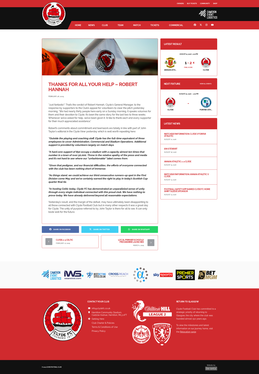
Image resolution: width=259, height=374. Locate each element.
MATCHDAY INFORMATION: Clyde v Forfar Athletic (185, 135)
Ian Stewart (170, 149)
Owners (180, 3)
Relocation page (188, 332)
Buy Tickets (192, 3)
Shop (215, 3)
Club (105, 25)
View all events (205, 84)
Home (78, 25)
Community (205, 3)
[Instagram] (206, 25)
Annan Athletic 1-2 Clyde (177, 161)
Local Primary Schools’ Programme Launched (131, 241)
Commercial (176, 25)
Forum (180, 10)
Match (137, 25)
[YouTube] (212, 25)
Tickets (154, 25)
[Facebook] (195, 25)
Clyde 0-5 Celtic (64, 240)
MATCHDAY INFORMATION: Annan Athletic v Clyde (186, 175)
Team (120, 25)
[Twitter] (201, 25)
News (91, 25)
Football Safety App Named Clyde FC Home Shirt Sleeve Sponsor (187, 190)
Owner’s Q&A (182, 12)
